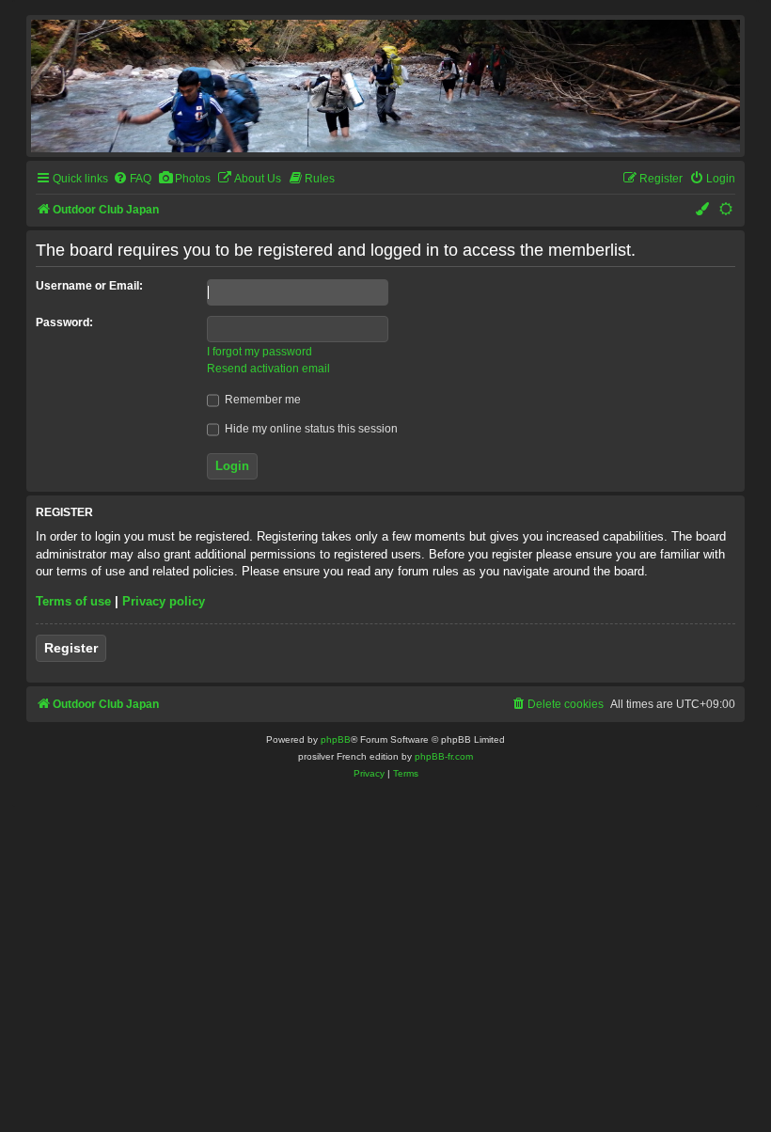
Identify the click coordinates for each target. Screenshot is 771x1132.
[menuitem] (132, 179)
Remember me (261, 399)
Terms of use (73, 601)
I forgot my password (259, 351)
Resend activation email (268, 368)
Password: (64, 322)
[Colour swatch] (703, 210)
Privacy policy (163, 601)
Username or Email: (89, 285)
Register (71, 647)
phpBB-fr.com (444, 756)
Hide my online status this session (310, 428)
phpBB (336, 739)
